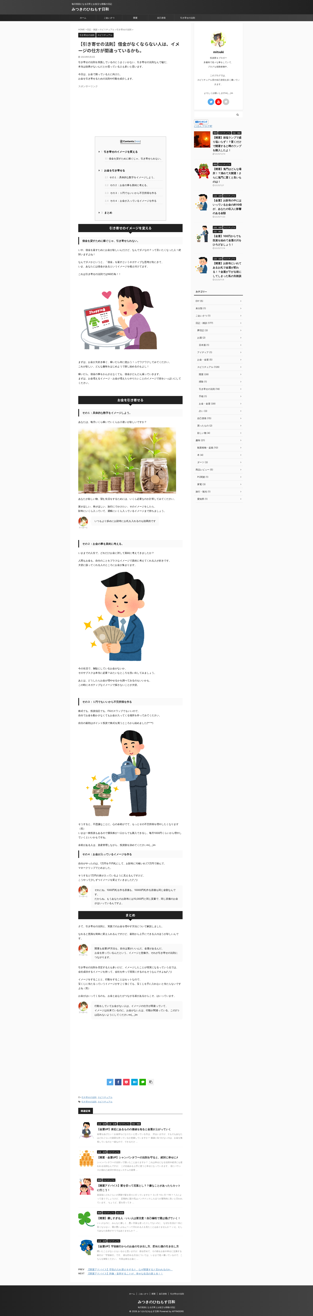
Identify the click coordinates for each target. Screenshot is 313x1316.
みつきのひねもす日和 (90, 9)
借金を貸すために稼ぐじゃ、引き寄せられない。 (134, 158)
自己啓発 (161, 17)
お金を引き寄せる (113, 170)
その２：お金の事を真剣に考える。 (127, 185)
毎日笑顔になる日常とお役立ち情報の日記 (156, 1307)
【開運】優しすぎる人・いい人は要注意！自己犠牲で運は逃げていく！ (138, 1218)
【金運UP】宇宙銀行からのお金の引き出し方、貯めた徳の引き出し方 (138, 1246)
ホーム (83, 17)
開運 (135, 17)
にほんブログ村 (203, 126)
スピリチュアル (105, 1097)
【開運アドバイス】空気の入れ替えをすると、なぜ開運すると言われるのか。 (130, 1269)
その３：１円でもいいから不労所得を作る (130, 192)
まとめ (106, 212)
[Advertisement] (130, 112)
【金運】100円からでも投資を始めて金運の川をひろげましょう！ (227, 240)
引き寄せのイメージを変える (119, 151)
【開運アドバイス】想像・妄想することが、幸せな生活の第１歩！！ (125, 1273)
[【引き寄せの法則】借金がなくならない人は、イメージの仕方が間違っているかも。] (134, 1082)
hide (137, 141)
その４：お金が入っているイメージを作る (130, 200)
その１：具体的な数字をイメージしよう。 (130, 177)
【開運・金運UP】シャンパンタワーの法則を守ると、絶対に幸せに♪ (137, 1157)
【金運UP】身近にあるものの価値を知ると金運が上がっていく (134, 1129)
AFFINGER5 (178, 1311)
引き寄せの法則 (187, 17)
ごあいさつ (109, 17)
